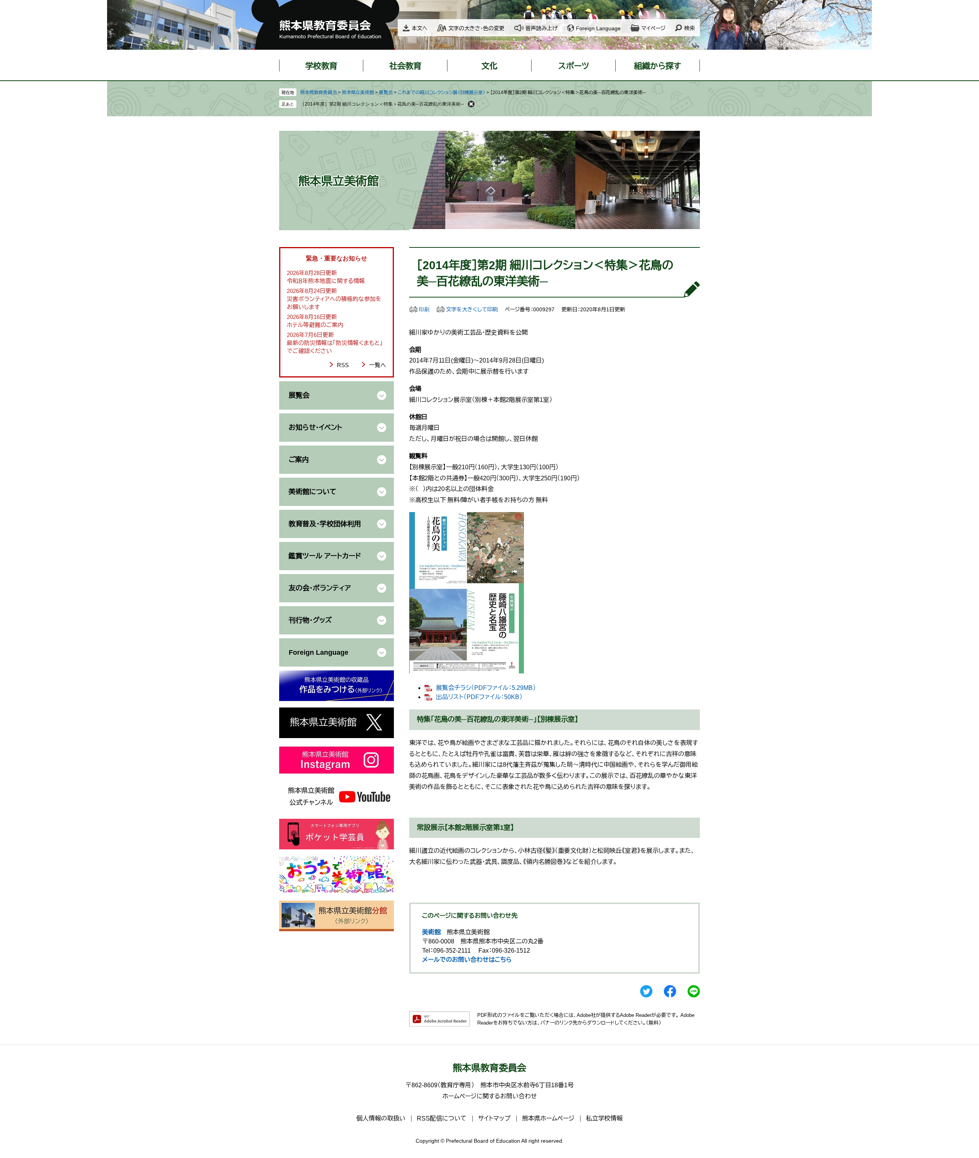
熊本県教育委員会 (318, 92)
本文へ (419, 28)
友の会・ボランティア (320, 588)
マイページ (653, 28)
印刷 (424, 309)
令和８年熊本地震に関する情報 (326, 281)
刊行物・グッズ (310, 620)
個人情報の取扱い (380, 1118)
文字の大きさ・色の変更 (476, 28)
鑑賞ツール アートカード (325, 556)
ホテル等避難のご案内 (315, 325)
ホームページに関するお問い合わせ (489, 1096)
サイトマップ (494, 1118)
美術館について (312, 492)
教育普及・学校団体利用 (325, 524)
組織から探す (657, 66)
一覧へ (377, 365)
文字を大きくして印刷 (472, 309)
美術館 (431, 932)
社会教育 (405, 66)
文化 (489, 66)
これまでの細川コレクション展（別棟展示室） (441, 92)
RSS (343, 365)
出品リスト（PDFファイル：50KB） (479, 697)
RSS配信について (442, 1118)
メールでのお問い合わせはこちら (467, 959)
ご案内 (299, 460)
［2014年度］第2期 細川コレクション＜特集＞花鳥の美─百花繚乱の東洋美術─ (382, 104)
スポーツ (573, 66)
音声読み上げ (541, 28)
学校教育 (321, 66)
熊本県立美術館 (358, 92)
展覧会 (386, 92)
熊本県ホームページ (548, 1118)
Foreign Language (598, 28)
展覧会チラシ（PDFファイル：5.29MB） (486, 688)
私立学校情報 (604, 1118)
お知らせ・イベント (315, 427)
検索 (689, 28)
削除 (471, 104)
